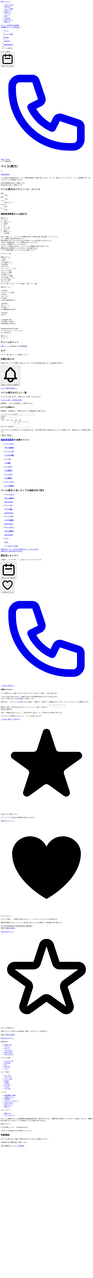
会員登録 (10, 25)
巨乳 (2, 346)
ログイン (4, 25)
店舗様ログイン (9, 1097)
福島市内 (7, 41)
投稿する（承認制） (6, 435)
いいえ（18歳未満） (18, 1146)
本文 (7, 426)
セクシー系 (8, 1079)
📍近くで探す (8, 5)
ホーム (6, 30)
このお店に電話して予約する (10, 719)
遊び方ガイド (8, 20)
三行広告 (7, 18)
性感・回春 (8, 1052)
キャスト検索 (8, 8)
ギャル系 (7, 1088)
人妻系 (6, 1083)
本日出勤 (7, 1063)
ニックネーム (9, 414)
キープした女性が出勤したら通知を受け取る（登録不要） (16, 926)
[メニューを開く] (20, 27)
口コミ (6, 1068)
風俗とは (7, 22)
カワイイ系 (8, 1077)
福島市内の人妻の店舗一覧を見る (12, 551)
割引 (5, 16)
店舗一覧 (7, 7)
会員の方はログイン (7, 931)
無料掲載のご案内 (10, 1095)
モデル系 (7, 1085)
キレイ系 (7, 1075)
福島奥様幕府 (8, 44)
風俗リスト (8, 1113)
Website (3, 416)
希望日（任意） (6, 707)
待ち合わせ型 (8, 1054)
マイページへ (10, 821)
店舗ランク (8, 12)
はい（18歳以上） (6, 1146)
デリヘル (7, 1047)
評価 (3, 418)
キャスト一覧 (8, 1061)
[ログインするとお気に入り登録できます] (1, 171)
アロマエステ (8, 1050)
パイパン (7, 346)
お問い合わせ (8, 1103)
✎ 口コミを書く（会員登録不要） (12, 400)
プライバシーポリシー (11, 1101)
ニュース (7, 14)
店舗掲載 (16, 25)
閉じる (3, 709)
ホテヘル (7, 1048)
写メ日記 (7, 1067)
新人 (5, 1065)
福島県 (6, 37)
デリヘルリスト (9, 1115)
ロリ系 (6, 1087)
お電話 (20, 698)
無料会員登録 (10, 928)
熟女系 (6, 1081)
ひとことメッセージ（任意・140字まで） (35, 707)
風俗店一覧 (8, 1045)
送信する (9, 709)
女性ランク (8, 10)
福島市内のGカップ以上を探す (29, 549)
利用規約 (7, 1099)
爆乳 (25, 346)
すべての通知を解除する (9, 388)
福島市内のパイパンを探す (10, 549)
